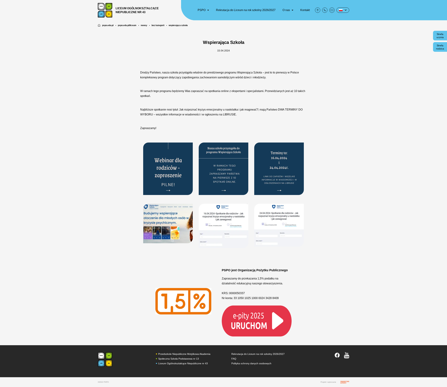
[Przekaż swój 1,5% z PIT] (257, 320)
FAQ (233, 358)
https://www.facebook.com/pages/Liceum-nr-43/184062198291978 (337, 355)
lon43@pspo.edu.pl (332, 10)
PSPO (202, 10)
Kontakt (305, 10)
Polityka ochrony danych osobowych (251, 363)
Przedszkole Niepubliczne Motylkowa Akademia (184, 354)
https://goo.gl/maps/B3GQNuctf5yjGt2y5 (317, 10)
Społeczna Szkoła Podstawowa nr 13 (178, 358)
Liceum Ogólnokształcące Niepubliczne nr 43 (183, 363)
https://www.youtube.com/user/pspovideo (346, 355)
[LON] (105, 359)
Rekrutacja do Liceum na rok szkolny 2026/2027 (246, 10)
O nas (286, 10)
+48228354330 (324, 10)
